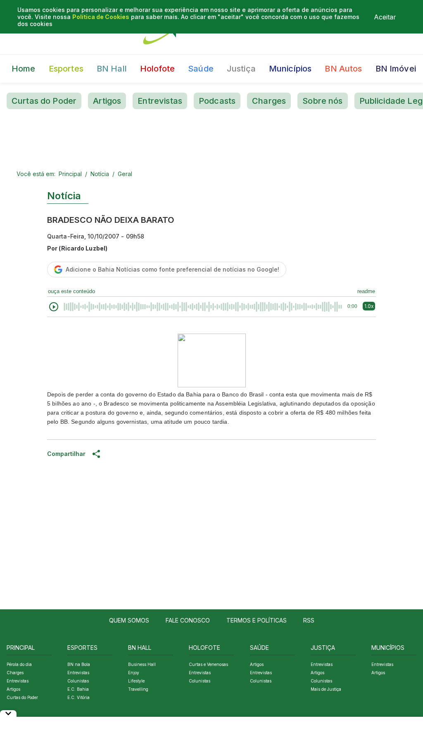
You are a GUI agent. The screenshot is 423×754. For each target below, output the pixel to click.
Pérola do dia (19, 664)
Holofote (157, 69)
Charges (269, 101)
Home (24, 69)
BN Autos (343, 69)
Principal (70, 173)
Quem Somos (129, 620)
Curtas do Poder (44, 101)
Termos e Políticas (256, 620)
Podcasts (217, 101)
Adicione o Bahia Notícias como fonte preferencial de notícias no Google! (172, 269)
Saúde (201, 69)
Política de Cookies (100, 16)
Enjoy (133, 672)
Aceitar (385, 17)
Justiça (241, 69)
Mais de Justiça (326, 689)
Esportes (66, 69)
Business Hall (142, 664)
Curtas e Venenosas (208, 664)
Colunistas (78, 680)
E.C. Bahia (78, 689)
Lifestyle (136, 680)
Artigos (107, 101)
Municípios (290, 69)
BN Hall (112, 69)
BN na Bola (78, 664)
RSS (308, 620)
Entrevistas (160, 101)
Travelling (138, 689)
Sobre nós (322, 101)
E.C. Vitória (78, 697)
